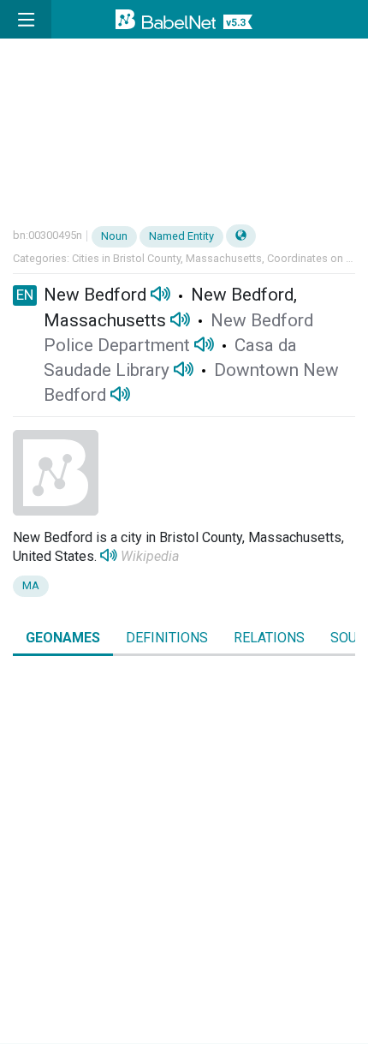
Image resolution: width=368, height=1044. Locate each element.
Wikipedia (150, 556)
